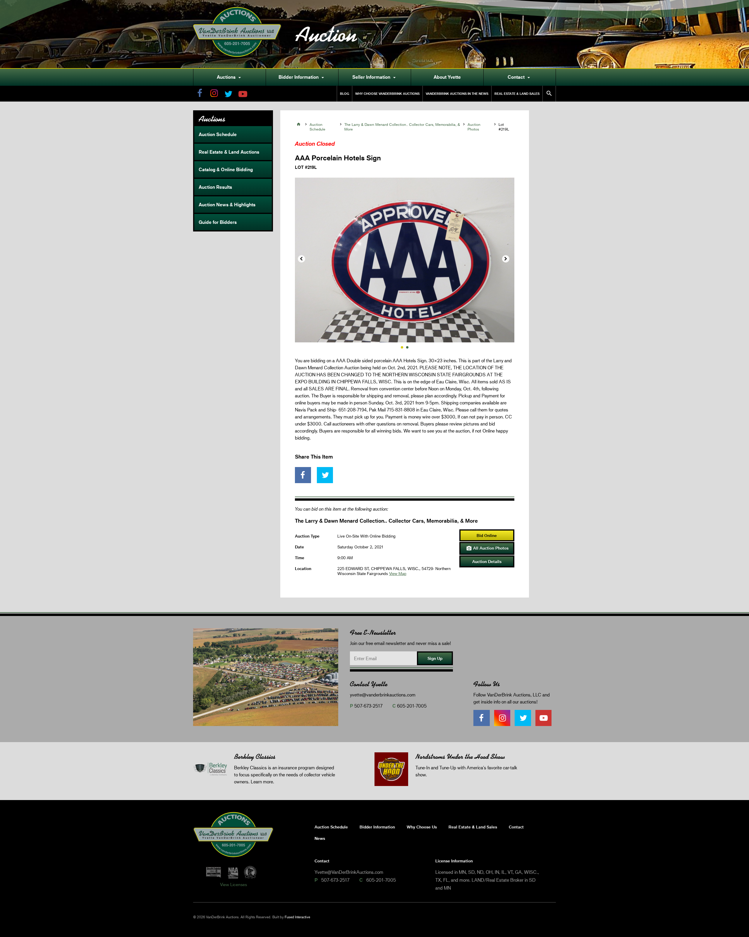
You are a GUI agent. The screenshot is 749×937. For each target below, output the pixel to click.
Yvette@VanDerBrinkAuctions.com (349, 872)
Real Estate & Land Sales (517, 93)
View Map (397, 573)
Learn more (262, 781)
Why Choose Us (422, 826)
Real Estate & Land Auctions (229, 152)
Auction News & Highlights (227, 204)
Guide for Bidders (218, 222)
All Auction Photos (487, 548)
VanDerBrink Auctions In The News (457, 93)
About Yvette (447, 77)
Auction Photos (474, 126)
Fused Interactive (297, 917)
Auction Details (486, 561)
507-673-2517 (368, 705)
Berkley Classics (254, 756)
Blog (344, 93)
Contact (520, 77)
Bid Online (487, 535)
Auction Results (215, 187)
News (320, 838)
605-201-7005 (412, 705)
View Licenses (233, 884)
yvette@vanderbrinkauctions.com (382, 694)
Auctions (230, 77)
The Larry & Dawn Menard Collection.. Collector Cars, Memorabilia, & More (402, 126)
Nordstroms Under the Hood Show (460, 756)
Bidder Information (302, 77)
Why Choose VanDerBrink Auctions (387, 93)
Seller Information (374, 77)
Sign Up (434, 658)
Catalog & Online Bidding (226, 169)
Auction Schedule (218, 134)
